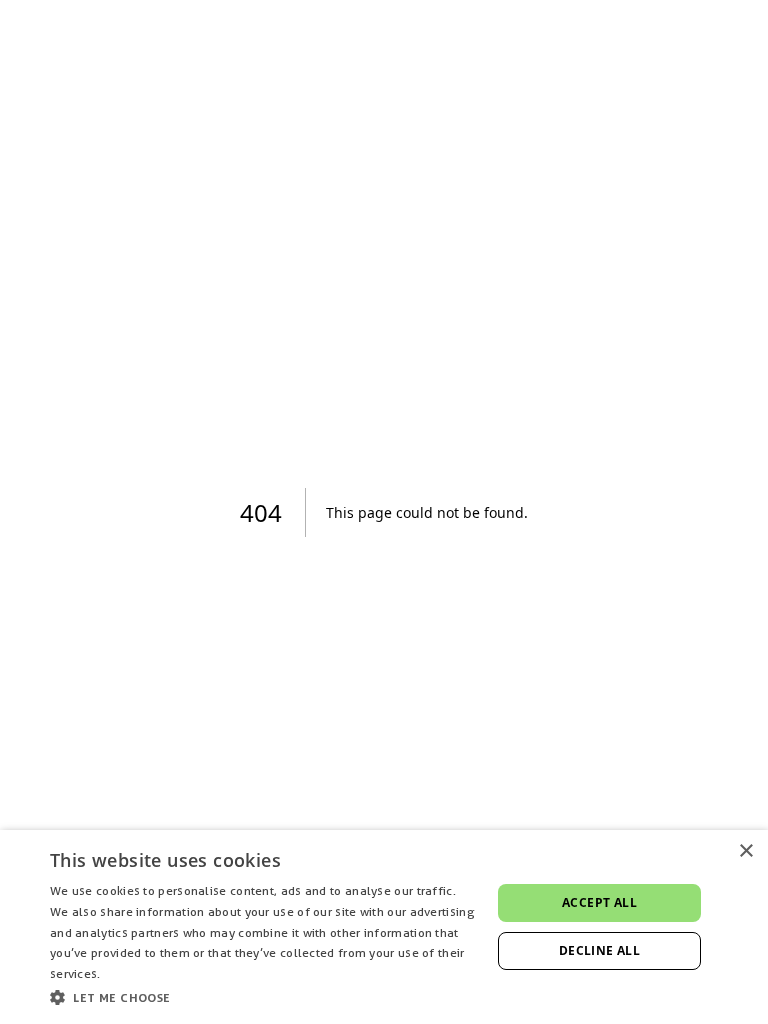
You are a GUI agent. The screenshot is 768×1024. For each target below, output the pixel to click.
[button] (264, 997)
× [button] (745, 851)
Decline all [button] (599, 950)
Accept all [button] (599, 902)
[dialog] (384, 927)
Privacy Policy (143, 973)
